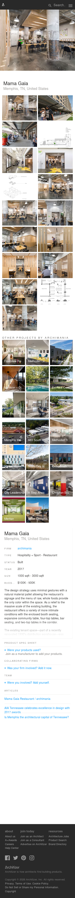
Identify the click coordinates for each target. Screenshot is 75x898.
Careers (9, 844)
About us (10, 836)
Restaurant (50, 555)
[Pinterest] (23, 859)
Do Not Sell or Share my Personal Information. (32, 887)
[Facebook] (7, 859)
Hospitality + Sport (29, 555)
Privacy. (9, 883)
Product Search (58, 840)
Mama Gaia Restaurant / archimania (27, 699)
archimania (25, 548)
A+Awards (11, 840)
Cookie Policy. (40, 883)
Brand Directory (58, 844)
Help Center (12, 848)
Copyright (10, 891)
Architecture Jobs (59, 836)
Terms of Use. (23, 883)
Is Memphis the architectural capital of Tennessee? (36, 717)
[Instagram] (31, 859)
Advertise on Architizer (33, 844)
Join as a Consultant (32, 840)
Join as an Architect (32, 836)
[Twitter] (15, 859)
